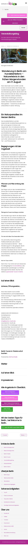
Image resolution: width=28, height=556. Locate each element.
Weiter (23, 435)
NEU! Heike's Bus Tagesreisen (18, 15)
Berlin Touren (7, 409)
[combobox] (10, 9)
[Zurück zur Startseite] (9, 3)
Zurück (5, 435)
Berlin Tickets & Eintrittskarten (11, 403)
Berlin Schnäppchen (10, 392)
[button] (26, 3)
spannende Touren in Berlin (14, 272)
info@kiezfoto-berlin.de (8, 321)
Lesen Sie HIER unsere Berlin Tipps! (13, 427)
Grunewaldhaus (17, 266)
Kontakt (23, 27)
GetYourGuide (13, 357)
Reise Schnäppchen (9, 398)
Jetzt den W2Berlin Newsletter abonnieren (15, 21)
